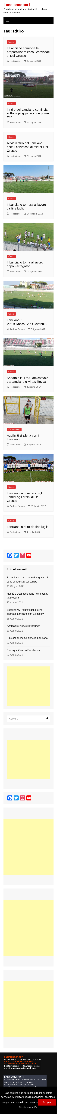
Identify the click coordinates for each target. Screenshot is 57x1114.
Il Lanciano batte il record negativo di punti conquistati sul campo (27, 579)
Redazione (15, 61)
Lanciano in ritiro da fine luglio (27, 527)
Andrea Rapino (17, 329)
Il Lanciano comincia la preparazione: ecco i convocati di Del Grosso (28, 51)
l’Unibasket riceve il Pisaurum (23, 626)
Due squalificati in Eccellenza (23, 650)
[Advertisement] (28, 686)
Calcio (11, 42)
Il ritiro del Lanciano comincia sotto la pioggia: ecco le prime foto (28, 113)
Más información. (28, 1107)
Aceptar (47, 1102)
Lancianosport (17, 4)
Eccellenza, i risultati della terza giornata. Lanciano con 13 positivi (25, 612)
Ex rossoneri (14, 429)
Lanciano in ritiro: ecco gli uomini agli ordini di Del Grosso (24, 496)
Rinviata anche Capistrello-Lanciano (27, 638)
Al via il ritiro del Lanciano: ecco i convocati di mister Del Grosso (27, 146)
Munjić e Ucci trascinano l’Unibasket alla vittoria (27, 595)
